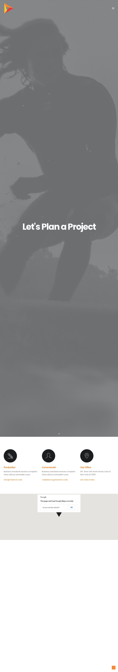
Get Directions (87, 480)
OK (71, 507)
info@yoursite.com (13, 480)
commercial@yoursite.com (55, 480)
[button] (10, 455)
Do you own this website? (51, 507)
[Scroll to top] (113, 667)
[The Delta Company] (9, 8)
